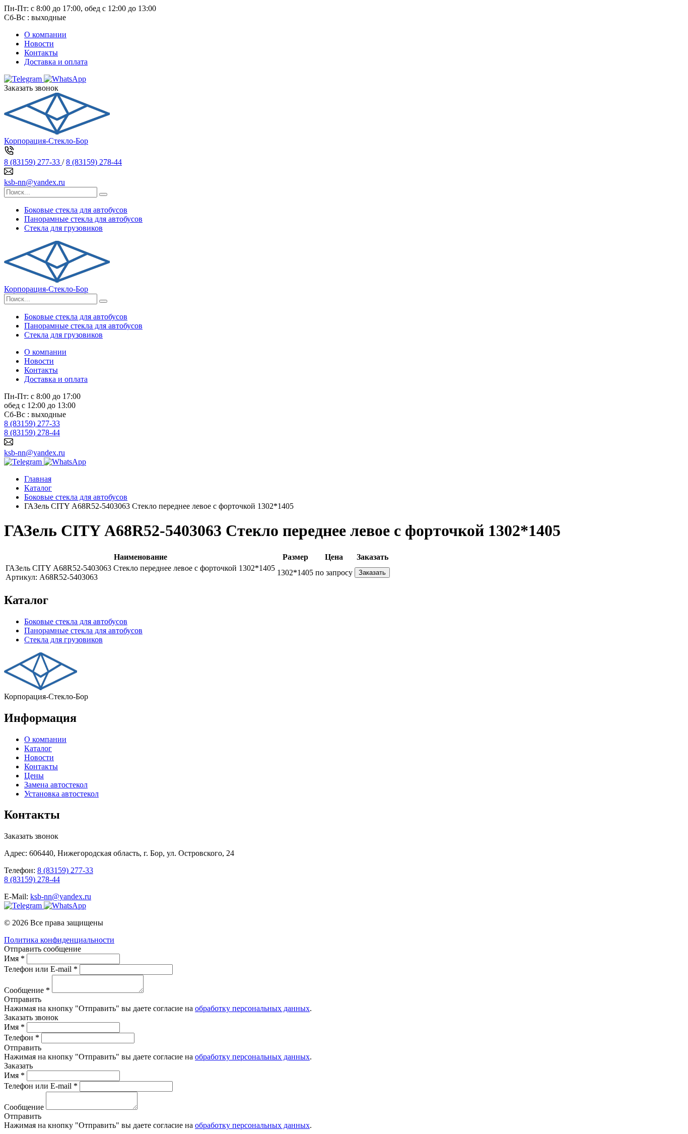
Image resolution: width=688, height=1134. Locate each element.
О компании (45, 34)
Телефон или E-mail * (41, 969)
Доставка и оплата (56, 61)
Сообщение (24, 1107)
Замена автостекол (56, 784)
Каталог (38, 748)
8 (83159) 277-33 (33, 162)
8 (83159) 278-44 (94, 162)
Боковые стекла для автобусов (75, 210)
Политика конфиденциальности (59, 940)
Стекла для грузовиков (63, 228)
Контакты (41, 52)
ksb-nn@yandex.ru (34, 182)
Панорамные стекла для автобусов (83, 219)
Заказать (372, 572)
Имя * (14, 958)
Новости (39, 43)
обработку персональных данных (252, 1008)
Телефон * (21, 1037)
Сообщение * (27, 990)
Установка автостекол (61, 793)
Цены (34, 775)
